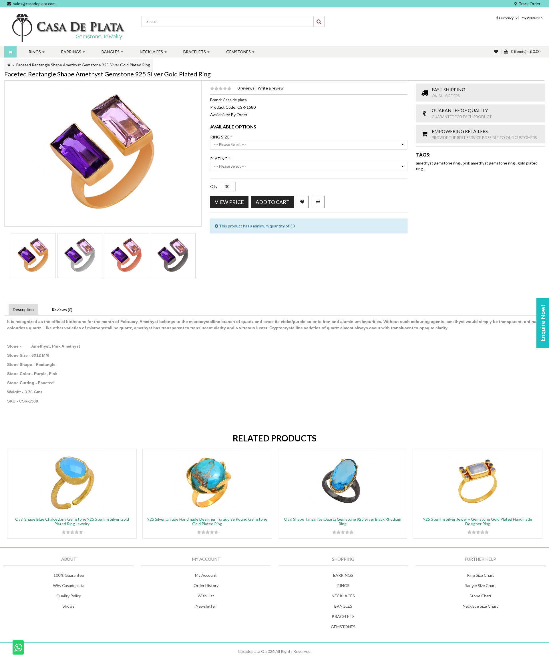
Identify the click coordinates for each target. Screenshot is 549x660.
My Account (206, 575)
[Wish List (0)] (497, 51)
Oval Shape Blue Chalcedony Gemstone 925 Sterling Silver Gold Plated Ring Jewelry (72, 521)
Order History (206, 585)
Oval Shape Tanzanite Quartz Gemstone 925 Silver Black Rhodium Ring (342, 521)
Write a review (271, 88)
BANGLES (343, 606)
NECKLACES (343, 595)
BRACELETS (343, 616)
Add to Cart (273, 202)
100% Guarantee (68, 575)
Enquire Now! (542, 323)
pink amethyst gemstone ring (489, 162)
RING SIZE (220, 136)
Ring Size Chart (480, 575)
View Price (229, 202)
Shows (69, 606)
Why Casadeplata (68, 585)
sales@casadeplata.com (34, 3)
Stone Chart (481, 595)
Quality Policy (68, 595)
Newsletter (206, 606)
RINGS (343, 585)
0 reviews (246, 88)
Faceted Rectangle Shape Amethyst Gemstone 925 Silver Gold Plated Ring (83, 64)
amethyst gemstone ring (438, 162)
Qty (213, 186)
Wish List (206, 595)
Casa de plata (235, 99)
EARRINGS (343, 575)
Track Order (529, 3)
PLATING (219, 158)
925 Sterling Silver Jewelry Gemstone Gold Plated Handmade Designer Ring (477, 521)
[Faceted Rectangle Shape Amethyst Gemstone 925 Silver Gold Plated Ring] (33, 255)
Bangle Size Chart (480, 585)
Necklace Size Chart (480, 606)
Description (23, 309)
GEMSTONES (343, 626)
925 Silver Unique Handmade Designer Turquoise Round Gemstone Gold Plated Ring (207, 521)
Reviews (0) (62, 309)
